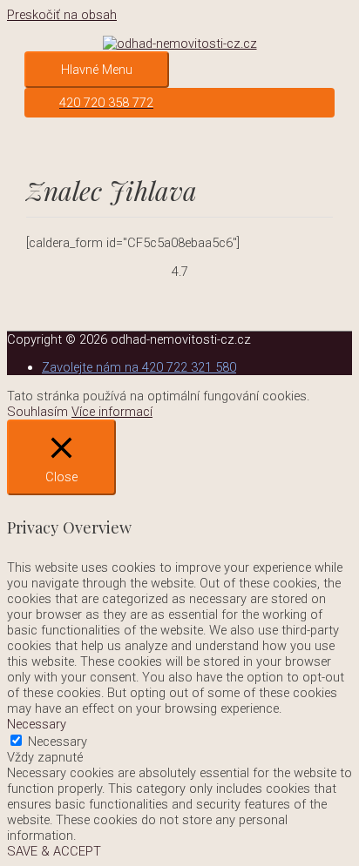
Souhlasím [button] (37, 412)
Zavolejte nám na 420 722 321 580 (139, 367)
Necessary (57, 741)
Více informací (111, 412)
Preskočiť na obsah (62, 15)
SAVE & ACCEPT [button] (54, 851)
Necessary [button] (36, 724)
